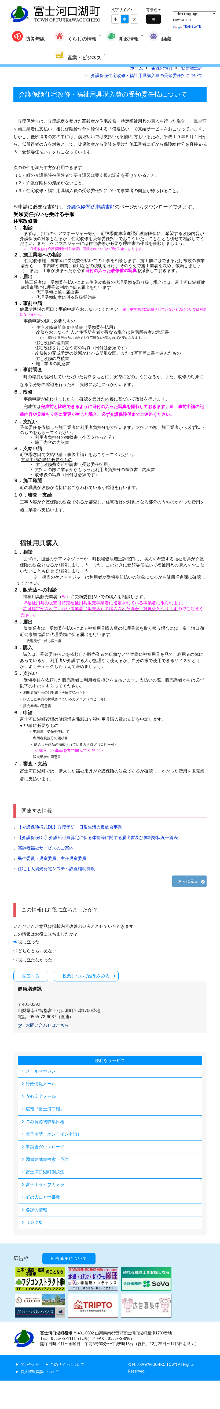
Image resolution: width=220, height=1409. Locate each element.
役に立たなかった (35, 960)
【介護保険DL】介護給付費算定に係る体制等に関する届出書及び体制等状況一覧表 (98, 837)
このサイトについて (67, 1364)
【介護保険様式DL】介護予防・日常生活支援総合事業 (70, 827)
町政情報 (129, 39)
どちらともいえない (37, 950)
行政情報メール (41, 1083)
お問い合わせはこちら (47, 1025)
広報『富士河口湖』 (45, 1109)
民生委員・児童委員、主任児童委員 (52, 858)
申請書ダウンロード (45, 1147)
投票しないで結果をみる (86, 976)
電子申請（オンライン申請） (54, 1134)
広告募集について (69, 1258)
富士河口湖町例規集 (45, 1172)
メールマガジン (41, 1071)
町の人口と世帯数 (43, 1197)
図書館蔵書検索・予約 (47, 1159)
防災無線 (35, 39)
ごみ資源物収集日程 (45, 1121)
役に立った (28, 942)
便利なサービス (110, 1060)
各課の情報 (36, 1210)
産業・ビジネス (84, 57)
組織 (166, 39)
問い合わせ (30, 1364)
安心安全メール (41, 1096)
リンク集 (34, 1222)
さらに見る (188, 881)
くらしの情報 (82, 39)
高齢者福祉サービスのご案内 (46, 848)
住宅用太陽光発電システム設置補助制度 (56, 868)
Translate (192, 26)
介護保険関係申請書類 (91, 206)
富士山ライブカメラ (45, 1184)
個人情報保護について (39, 1372)
